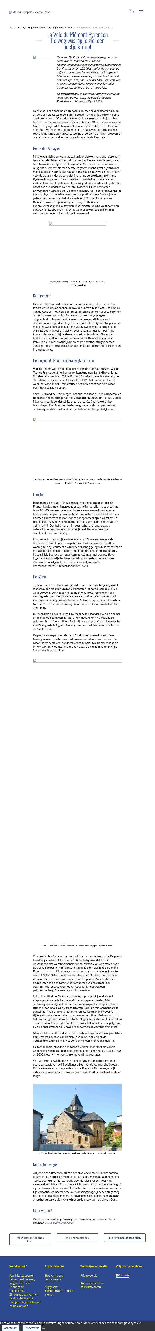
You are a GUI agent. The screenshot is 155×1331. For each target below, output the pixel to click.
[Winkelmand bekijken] (131, 11)
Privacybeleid (88, 1275)
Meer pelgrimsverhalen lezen (30, 1239)
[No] (43, 1328)
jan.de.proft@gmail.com (58, 1222)
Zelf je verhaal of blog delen (124, 1237)
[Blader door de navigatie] (141, 12)
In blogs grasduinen (77, 1237)
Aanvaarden (10, 1327)
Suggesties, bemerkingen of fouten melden (59, 1290)
